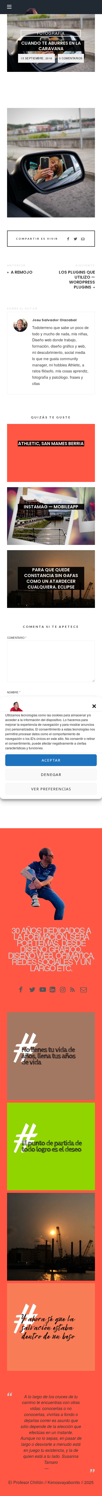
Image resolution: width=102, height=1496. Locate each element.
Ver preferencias (51, 788)
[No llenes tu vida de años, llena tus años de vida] (51, 1056)
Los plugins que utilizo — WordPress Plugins (77, 280)
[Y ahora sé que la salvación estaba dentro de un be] (51, 1327)
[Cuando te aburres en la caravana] (51, 162)
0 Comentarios (71, 58)
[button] (94, 706)
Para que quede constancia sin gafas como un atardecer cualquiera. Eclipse (51, 578)
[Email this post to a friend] (83, 238)
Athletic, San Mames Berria (51, 443)
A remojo (21, 272)
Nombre (13, 692)
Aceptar (51, 760)
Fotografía (51, 33)
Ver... (51, 452)
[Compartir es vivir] (75, 238)
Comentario (16, 638)
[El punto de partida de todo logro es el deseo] (51, 1146)
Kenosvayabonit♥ (66, 1468)
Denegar (51, 774)
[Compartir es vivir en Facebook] (68, 238)
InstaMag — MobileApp (51, 507)
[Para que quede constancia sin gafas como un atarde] (51, 1236)
